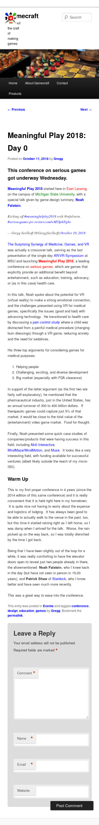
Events (48, 605)
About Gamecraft (37, 83)
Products (15, 93)
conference (80, 605)
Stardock (59, 578)
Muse (55, 450)
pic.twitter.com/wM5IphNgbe (50, 221)
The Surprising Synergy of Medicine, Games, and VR (48, 244)
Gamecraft (23, 15)
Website (23, 790)
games (41, 610)
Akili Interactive (42, 444)
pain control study (46, 322)
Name (25, 738)
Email (25, 764)
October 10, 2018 (73, 232)
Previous (16, 109)
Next (86, 109)
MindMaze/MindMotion (25, 450)
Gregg (58, 158)
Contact (62, 83)
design (13, 610)
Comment (26, 673)
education (26, 610)
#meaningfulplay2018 (40, 216)
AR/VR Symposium (69, 255)
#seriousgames (18, 221)
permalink (15, 615)
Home (13, 83)
